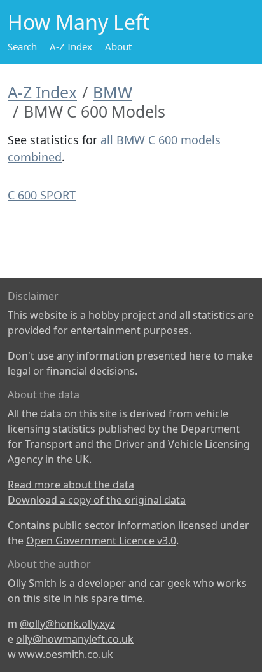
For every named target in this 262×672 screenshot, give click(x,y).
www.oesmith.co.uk (65, 654)
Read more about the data (71, 485)
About (118, 46)
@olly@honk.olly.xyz (67, 624)
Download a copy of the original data (97, 500)
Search (22, 46)
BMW (112, 92)
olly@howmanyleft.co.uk (75, 639)
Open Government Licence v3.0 (101, 541)
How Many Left (79, 22)
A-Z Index (71, 46)
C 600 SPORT (42, 195)
